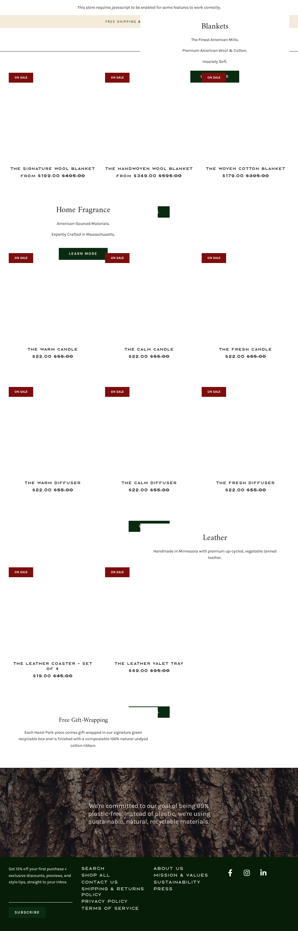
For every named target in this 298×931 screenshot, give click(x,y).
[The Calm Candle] (149, 297)
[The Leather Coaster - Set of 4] (52, 611)
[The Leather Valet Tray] (149, 611)
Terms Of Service (110, 908)
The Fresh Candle (245, 349)
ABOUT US (168, 868)
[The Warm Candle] (52, 297)
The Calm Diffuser (149, 483)
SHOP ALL (95, 875)
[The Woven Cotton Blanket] (245, 116)
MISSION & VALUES (180, 875)
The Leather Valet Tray (148, 663)
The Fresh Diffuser (245, 483)
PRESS (163, 888)
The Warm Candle (52, 349)
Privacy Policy (104, 901)
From (52, 176)
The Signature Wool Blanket (52, 168)
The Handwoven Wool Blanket (149, 168)
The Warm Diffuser (52, 483)
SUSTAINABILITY (177, 882)
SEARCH (92, 868)
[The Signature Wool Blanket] (52, 116)
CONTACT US (99, 882)
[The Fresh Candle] (245, 297)
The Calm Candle (149, 349)
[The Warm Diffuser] (52, 431)
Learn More (83, 253)
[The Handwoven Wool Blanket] (149, 116)
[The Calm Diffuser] (149, 431)
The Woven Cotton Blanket (245, 168)
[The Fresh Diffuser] (245, 431)
